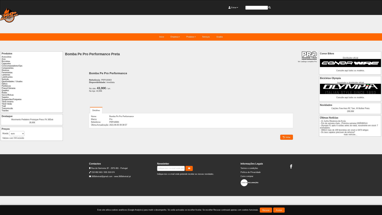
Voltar (287, 137)
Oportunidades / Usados (12, 81)
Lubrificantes (7, 77)
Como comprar (247, 176)
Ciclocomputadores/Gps (12, 66)
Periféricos (6, 86)
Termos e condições (249, 168)
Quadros (5, 90)
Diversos (5, 70)
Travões (5, 110)
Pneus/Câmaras (9, 88)
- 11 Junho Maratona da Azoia (333, 121)
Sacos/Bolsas (8, 95)
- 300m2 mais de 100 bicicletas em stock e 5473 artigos (344, 130)
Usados (219, 37)
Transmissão (7, 108)
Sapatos (5, 97)
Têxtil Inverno (7, 101)
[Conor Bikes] (350, 66)
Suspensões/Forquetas (12, 99)
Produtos (190, 37)
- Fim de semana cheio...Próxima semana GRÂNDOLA (344, 123)
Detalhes (96, 110)
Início (161, 37)
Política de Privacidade (251, 172)
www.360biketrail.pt (122, 176)
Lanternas (6, 75)
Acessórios (6, 57)
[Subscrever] (189, 168)
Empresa (174, 37)
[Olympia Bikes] (350, 93)
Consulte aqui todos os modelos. (350, 70)
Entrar (233, 7)
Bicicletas (6, 61)
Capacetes (6, 63)
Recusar (265, 210)
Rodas (4, 93)
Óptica (4, 84)
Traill (4, 106)
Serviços (206, 37)
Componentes (8, 68)
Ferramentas (7, 72)
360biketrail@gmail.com (102, 176)
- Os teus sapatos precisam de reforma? (337, 132)
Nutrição (5, 79)
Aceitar (279, 210)
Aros (4, 59)
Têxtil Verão (7, 104)
